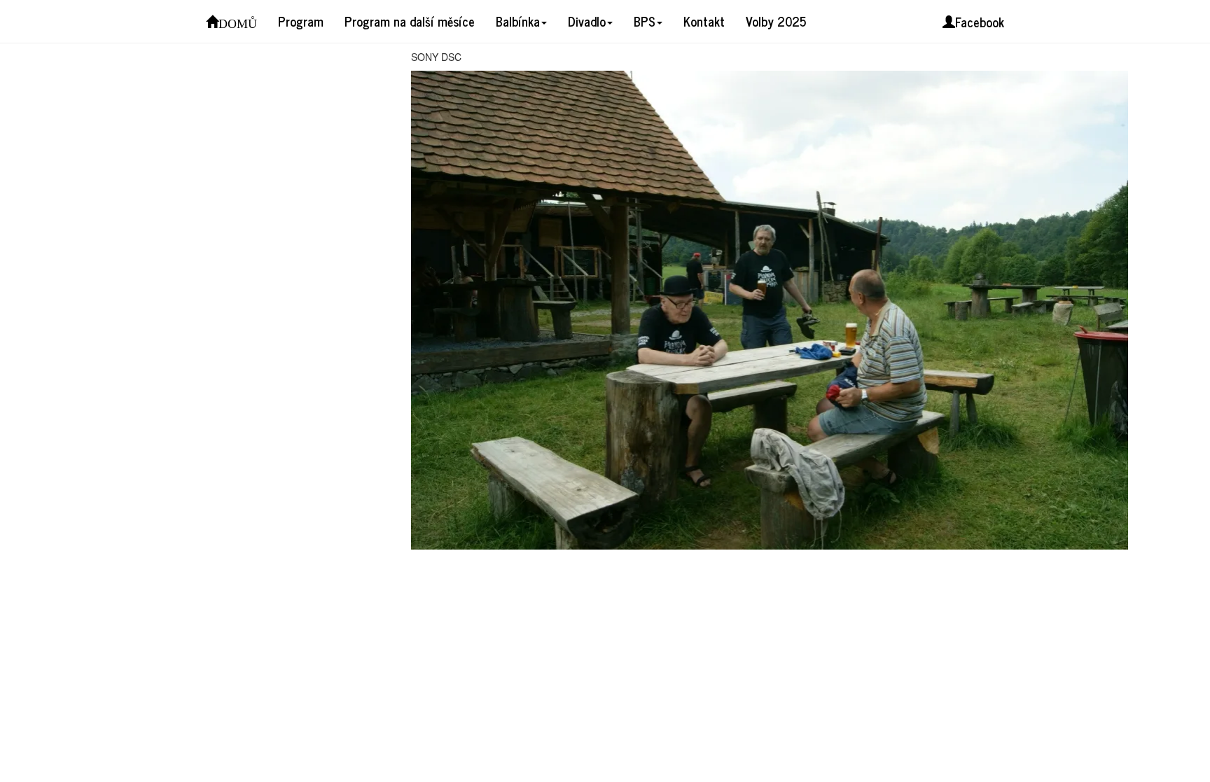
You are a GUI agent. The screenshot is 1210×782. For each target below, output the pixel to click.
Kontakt (704, 21)
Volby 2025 (776, 21)
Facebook (979, 21)
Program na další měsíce (410, 21)
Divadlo (587, 21)
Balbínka (518, 21)
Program (301, 21)
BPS (644, 21)
